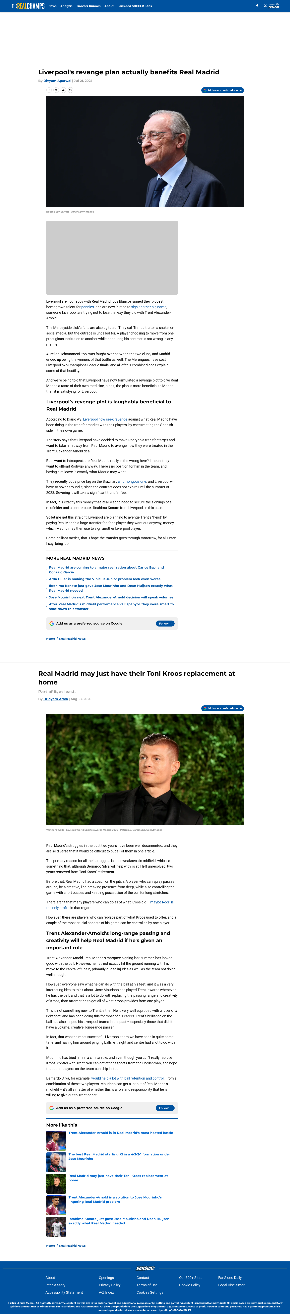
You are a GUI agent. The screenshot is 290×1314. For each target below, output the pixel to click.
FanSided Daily (230, 1278)
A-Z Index (106, 1292)
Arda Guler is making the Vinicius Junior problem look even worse (104, 579)
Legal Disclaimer (231, 1285)
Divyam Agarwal (57, 81)
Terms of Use (147, 1285)
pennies (87, 307)
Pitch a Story (55, 1285)
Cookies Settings (150, 1292)
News (52, 6)
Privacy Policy (110, 1285)
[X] (265, 5)
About (109, 6)
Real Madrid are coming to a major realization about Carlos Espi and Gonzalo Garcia (106, 570)
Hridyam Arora (55, 699)
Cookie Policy (189, 1285)
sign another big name (148, 307)
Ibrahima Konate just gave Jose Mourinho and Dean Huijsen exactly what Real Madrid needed (111, 588)
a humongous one (132, 481)
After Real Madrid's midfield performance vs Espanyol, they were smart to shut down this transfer (111, 606)
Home (50, 638)
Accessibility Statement (64, 1292)
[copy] (70, 90)
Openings (106, 1278)
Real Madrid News (72, 638)
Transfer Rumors (88, 6)
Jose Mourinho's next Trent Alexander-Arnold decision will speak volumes (111, 597)
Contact (143, 1278)
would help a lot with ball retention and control (127, 1078)
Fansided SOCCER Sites (135, 6)
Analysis (66, 6)
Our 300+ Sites (190, 1278)
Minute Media (25, 1302)
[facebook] (257, 5)
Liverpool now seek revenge (105, 419)
